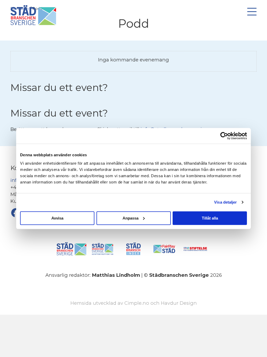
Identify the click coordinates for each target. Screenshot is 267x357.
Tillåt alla (210, 218)
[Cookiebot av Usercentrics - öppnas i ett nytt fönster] (224, 136)
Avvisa (57, 218)
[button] (251, 12)
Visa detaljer (225, 202)
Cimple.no (136, 303)
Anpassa (130, 218)
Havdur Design (179, 303)
